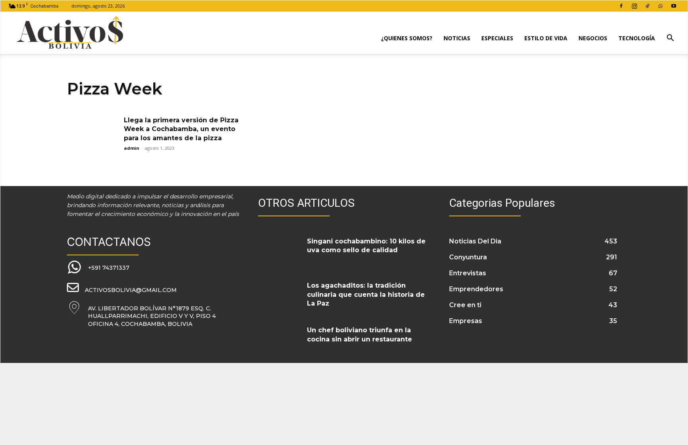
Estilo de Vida (545, 38)
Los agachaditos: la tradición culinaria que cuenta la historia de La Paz (366, 294)
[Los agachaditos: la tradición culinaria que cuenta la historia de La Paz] (279, 295)
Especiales (497, 38)
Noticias (457, 38)
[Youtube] (674, 6)
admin (131, 148)
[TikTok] (647, 6)
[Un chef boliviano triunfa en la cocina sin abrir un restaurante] (279, 340)
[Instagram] (634, 6)
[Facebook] (621, 6)
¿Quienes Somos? (406, 38)
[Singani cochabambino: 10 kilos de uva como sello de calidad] (279, 251)
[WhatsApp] (660, 6)
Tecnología (636, 38)
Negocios (593, 38)
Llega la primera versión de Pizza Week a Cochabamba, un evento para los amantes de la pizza (181, 129)
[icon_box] (98, 267)
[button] (670, 39)
